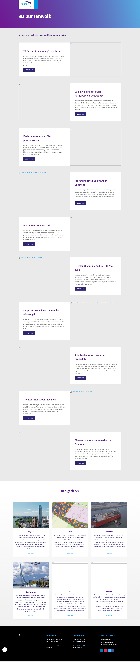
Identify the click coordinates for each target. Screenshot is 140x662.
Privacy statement (107, 642)
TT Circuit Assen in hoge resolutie (41, 51)
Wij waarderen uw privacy (4, 649)
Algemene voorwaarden (109, 644)
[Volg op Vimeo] (109, 650)
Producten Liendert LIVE (36, 225)
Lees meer (29, 70)
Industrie (109, 532)
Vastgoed (30, 532)
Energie (109, 591)
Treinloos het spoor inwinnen (39, 399)
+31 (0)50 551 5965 (53, 645)
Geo (70, 591)
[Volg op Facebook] (112, 650)
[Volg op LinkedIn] (101, 650)
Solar (70, 532)
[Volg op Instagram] (105, 650)
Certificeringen (106, 639)
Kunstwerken (31, 592)
